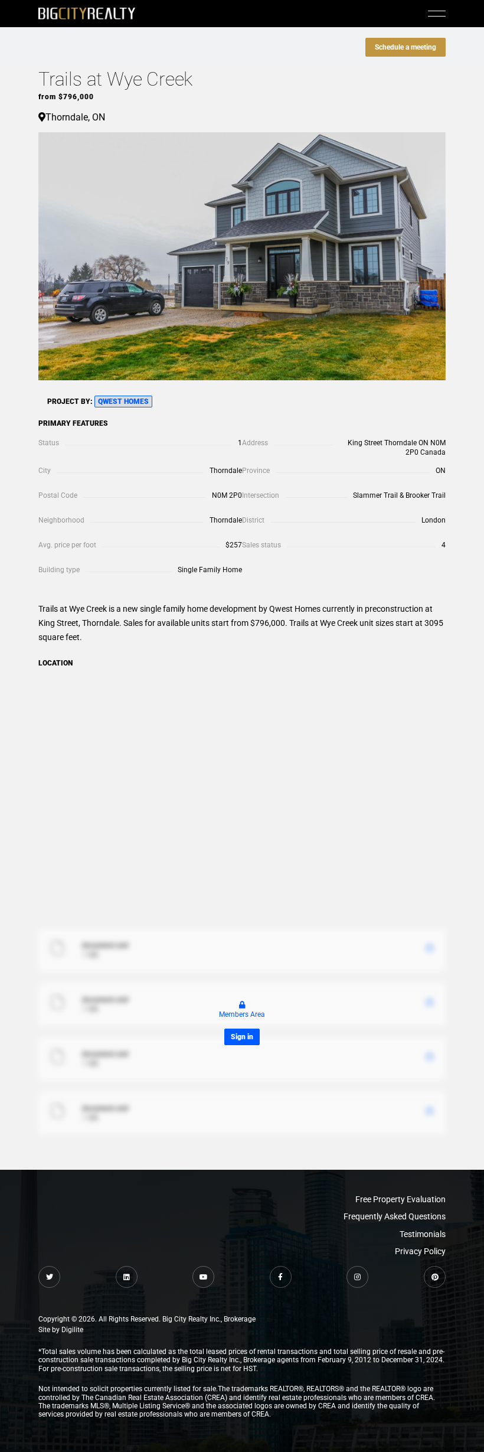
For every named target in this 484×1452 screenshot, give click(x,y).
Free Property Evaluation (400, 1199)
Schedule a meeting (405, 47)
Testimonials (423, 1234)
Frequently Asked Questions (395, 1216)
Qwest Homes (123, 401)
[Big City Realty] (86, 13)
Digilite (72, 1330)
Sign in (242, 1037)
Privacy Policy (420, 1251)
